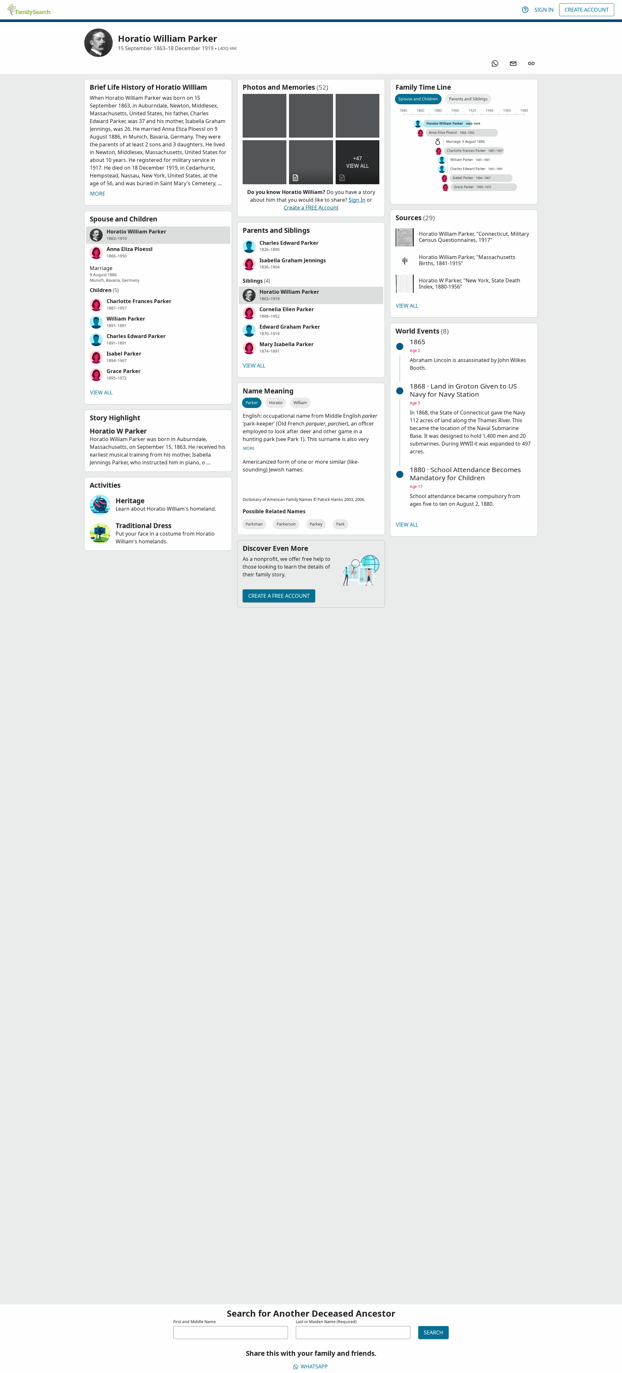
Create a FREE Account (311, 207)
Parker (252, 402)
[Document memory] (311, 162)
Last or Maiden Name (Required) (326, 1321)
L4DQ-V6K (227, 48)
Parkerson (286, 524)
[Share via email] (513, 63)
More (97, 193)
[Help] (525, 9)
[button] (158, 235)
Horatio (275, 402)
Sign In (544, 9)
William (300, 402)
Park (340, 524)
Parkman (254, 524)
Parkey (316, 524)
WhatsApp (314, 1366)
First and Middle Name (194, 1321)
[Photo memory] (264, 116)
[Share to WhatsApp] (495, 63)
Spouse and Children (418, 99)
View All (101, 392)
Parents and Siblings (468, 99)
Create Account (587, 9)
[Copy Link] (531, 63)
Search (433, 1332)
